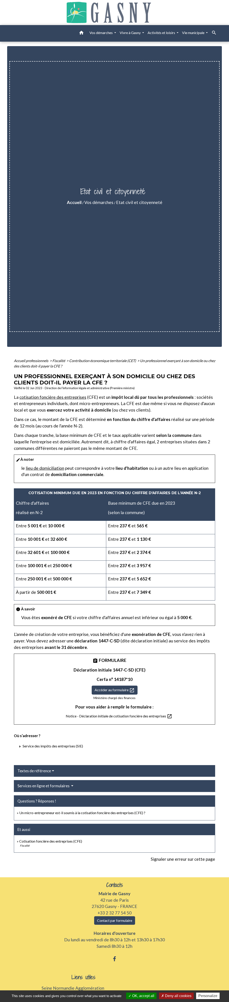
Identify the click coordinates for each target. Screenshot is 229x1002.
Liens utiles (83, 977)
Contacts (114, 885)
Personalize (207, 996)
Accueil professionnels (31, 360)
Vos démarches (98, 202)
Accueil (74, 202)
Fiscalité (59, 360)
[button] (81, 33)
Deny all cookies (177, 996)
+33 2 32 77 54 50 (114, 912)
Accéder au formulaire (115, 690)
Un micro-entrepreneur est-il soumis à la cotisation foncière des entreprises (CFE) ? (82, 813)
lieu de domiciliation (45, 468)
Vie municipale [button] (193, 32)
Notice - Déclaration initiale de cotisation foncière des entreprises (119, 716)
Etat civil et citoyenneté (139, 202)
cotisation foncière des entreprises (52, 397)
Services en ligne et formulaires (43, 785)
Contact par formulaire (114, 920)
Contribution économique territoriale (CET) (103, 360)
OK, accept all (142, 996)
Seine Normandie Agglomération (73, 988)
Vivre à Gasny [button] (130, 32)
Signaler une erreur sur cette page (183, 859)
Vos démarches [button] (101, 32)
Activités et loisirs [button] (162, 32)
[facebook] (114, 958)
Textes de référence (34, 770)
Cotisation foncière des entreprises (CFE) (50, 841)
